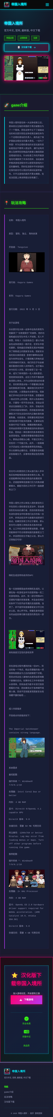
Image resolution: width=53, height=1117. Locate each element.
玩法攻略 (8, 1097)
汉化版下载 (9, 1102)
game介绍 (8, 1092)
